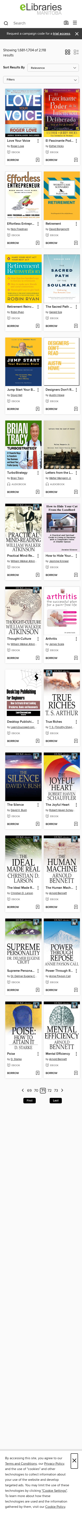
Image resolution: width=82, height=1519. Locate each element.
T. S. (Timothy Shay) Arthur (62, 727)
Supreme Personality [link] (21, 971)
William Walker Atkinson (24, 561)
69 (29, 1090)
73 (56, 1090)
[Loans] (66, 24)
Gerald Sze (55, 312)
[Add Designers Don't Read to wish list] (75, 409)
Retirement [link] (53, 224)
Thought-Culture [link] (19, 639)
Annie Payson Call (60, 976)
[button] (67, 53)
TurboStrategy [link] (17, 473)
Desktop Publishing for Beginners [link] (21, 722)
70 (36, 1090)
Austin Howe (56, 395)
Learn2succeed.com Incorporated (24, 727)
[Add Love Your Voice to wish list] (37, 160)
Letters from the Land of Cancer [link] (60, 473)
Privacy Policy (54, 1464)
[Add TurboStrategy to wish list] (37, 492)
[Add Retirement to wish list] (75, 243)
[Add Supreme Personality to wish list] (37, 990)
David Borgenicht (59, 229)
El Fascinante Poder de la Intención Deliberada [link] (60, 141)
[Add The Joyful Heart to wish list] (75, 824)
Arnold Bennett (58, 893)
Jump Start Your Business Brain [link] (21, 390)
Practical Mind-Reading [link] (21, 556)
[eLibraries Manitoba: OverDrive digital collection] (41, 9)
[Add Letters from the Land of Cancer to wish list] (75, 492)
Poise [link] (11, 1054)
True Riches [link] (54, 722)
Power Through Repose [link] (60, 971)
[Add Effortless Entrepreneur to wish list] (37, 243)
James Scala (56, 644)
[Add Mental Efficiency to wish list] (75, 1073)
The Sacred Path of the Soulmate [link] (60, 307)
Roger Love (17, 146)
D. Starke (16, 1059)
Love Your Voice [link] (18, 141)
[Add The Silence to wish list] (37, 824)
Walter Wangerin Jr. (60, 478)
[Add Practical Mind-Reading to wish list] (37, 575)
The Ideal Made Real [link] (21, 888)
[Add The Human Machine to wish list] (75, 907)
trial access (61, 33)
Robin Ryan (17, 312)
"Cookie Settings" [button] (54, 1491)
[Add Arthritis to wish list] (75, 658)
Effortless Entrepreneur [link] (21, 224)
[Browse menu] (75, 23)
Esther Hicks (56, 146)
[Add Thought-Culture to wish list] (37, 658)
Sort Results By (14, 67)
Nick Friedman (19, 229)
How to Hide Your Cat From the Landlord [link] (60, 556)
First (29, 1100)
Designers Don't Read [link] (60, 390)
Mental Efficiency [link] (58, 1054)
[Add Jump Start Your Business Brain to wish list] (37, 409)
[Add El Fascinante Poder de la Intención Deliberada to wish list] (75, 160)
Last (55, 1100)
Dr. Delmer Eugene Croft (24, 976)
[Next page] (62, 1090)
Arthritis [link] (51, 639)
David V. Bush (19, 810)
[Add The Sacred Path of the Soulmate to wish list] (75, 326)
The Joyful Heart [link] (57, 805)
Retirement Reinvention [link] (21, 307)
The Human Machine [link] (60, 888)
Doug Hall (16, 395)
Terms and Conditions (21, 1464)
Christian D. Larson (22, 893)
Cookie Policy (55, 1507)
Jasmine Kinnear (59, 561)
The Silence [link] (15, 805)
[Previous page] (22, 1090)
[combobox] (32, 23)
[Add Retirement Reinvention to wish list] (37, 326)
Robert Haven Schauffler (62, 810)
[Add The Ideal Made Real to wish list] (37, 907)
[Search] (6, 23)
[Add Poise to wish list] (37, 1073)
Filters (11, 80)
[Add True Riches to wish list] (75, 741)
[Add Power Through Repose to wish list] (75, 990)
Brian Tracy (17, 478)
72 (50, 1090)
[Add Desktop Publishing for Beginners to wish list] (37, 741)
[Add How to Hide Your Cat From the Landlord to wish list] (75, 575)
